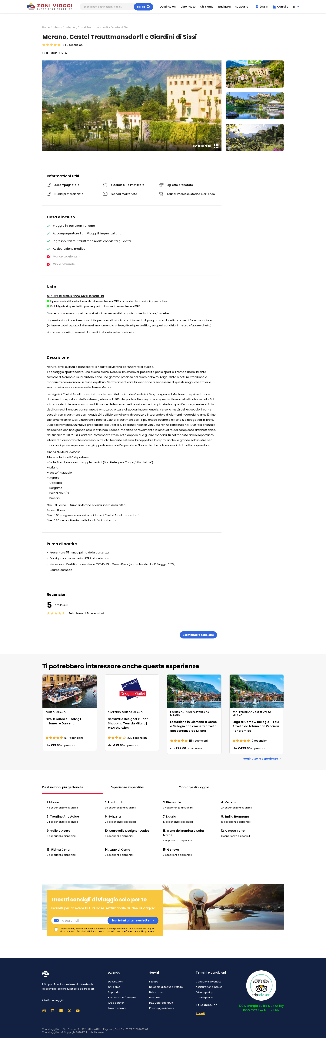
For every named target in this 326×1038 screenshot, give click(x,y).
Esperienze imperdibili (127, 787)
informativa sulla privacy (139, 931)
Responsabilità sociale (122, 997)
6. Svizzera (113, 816)
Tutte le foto (201, 146)
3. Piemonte (172, 802)
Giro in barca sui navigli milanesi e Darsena (63, 721)
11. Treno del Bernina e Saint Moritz (183, 833)
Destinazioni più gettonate (62, 787)
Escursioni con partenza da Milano (189, 713)
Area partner (116, 1003)
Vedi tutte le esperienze (260, 759)
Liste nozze (188, 6)
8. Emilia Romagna (235, 816)
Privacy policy (204, 992)
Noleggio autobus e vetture (166, 987)
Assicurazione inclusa (209, 987)
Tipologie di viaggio (194, 787)
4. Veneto (228, 802)
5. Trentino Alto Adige (63, 816)
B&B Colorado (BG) (161, 1003)
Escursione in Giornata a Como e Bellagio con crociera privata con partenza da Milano (193, 726)
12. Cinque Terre (233, 831)
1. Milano (53, 802)
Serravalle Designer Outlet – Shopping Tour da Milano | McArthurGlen (129, 723)
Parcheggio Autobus (162, 1008)
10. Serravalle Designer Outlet (127, 831)
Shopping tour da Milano (125, 712)
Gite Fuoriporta (54, 53)
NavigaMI (224, 6)
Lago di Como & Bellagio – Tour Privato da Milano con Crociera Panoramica (256, 726)
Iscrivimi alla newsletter (131, 920)
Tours (58, 27)
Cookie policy (204, 997)
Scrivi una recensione (198, 635)
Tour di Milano (55, 712)
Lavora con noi (117, 1008)
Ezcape (153, 981)
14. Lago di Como (117, 850)
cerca (141, 7)
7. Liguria (169, 816)
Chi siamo (207, 6)
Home (46, 27)
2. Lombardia (115, 802)
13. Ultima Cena (58, 850)
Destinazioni (168, 6)
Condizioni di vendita (208, 981)
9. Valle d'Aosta (58, 831)
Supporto (241, 6)
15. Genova (171, 850)
